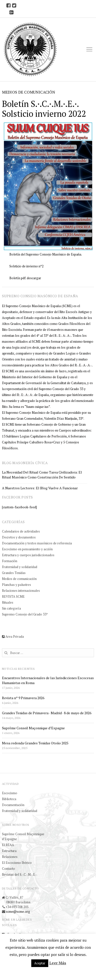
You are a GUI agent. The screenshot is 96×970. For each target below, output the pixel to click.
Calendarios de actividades (21, 531)
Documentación (13, 805)
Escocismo (9, 793)
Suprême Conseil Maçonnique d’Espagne (33, 728)
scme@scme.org (18, 911)
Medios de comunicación (19, 578)
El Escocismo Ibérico (17, 862)
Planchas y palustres (16, 584)
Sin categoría (11, 608)
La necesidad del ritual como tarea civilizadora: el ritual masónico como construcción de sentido (42, 474)
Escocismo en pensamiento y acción (27, 549)
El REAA (8, 845)
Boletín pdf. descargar (25, 278)
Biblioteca (9, 799)
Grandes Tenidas (14, 573)
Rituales (7, 602)
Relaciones (9, 856)
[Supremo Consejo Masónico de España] (30, 49)
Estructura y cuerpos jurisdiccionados (28, 555)
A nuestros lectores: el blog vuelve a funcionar (40, 488)
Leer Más (57, 962)
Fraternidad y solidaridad (19, 567)
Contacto (8, 868)
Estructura (9, 851)
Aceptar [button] (39, 963)
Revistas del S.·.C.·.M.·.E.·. (19, 874)
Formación (9, 561)
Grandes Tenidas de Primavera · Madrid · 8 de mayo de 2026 (46, 713)
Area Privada (14, 636)
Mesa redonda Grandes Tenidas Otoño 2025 (35, 743)
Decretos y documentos (19, 537)
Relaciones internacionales (21, 590)
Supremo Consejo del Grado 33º (25, 614)
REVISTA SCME (13, 596)
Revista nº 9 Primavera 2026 (23, 697)
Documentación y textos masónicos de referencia (37, 543)
